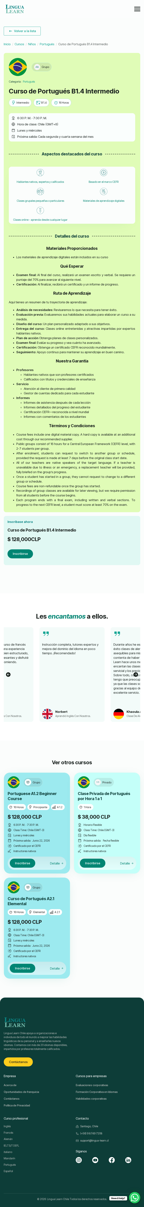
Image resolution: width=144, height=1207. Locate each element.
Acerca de (10, 1085)
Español (8, 1171)
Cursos (19, 44)
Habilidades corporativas (91, 1098)
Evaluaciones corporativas (92, 1085)
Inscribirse (20, 554)
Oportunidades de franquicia (21, 1091)
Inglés (7, 1126)
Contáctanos (12, 1098)
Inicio (7, 44)
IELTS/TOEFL (11, 1145)
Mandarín (9, 1158)
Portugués (47, 44)
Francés (8, 1132)
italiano (8, 1152)
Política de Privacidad (17, 1105)
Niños (32, 44)
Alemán (8, 1139)
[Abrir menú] (137, 9)
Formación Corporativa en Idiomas (97, 1091)
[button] (8, 674)
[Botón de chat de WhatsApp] (134, 1197)
